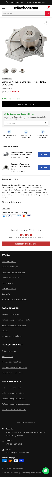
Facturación (7, 283)
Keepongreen (7, 78)
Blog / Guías (7, 356)
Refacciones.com (29, 423)
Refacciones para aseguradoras (16, 404)
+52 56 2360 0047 (14, 444)
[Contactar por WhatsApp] (45, 470)
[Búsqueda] (47, 13)
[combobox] (23, 13)
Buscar (45, 123)
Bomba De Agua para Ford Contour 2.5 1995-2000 (22, 153)
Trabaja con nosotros (11, 362)
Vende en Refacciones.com (14, 409)
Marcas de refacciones (12, 336)
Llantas (5, 331)
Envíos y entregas (10, 267)
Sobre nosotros (9, 351)
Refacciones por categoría (14, 325)
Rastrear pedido (9, 261)
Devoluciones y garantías (13, 272)
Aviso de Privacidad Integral (14, 367)
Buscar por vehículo (11, 314)
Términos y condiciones (12, 373)
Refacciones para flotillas (13, 399)
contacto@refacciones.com (17, 452)
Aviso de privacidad (10, 473)
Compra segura (9, 288)
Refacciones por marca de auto (16, 320)
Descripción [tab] (7, 179)
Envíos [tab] (17, 179)
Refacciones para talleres (13, 393)
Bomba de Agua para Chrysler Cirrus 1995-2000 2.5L (22, 166)
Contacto (6, 294)
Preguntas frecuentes (12, 278)
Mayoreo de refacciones (12, 388)
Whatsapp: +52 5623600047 (14, 299)
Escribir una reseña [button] (26, 244)
